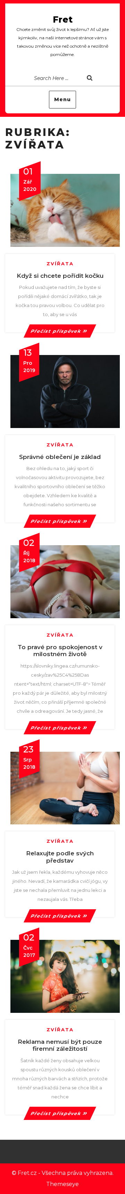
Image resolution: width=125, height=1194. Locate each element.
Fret (63, 19)
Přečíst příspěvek (56, 331)
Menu (62, 99)
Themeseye (62, 1184)
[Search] (101, 78)
